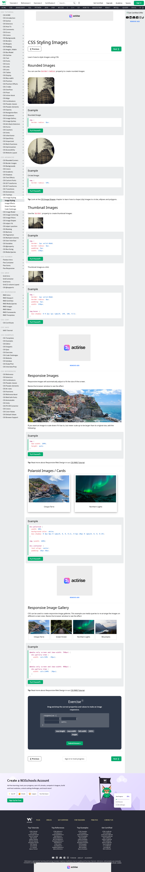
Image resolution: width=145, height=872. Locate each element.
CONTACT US (108, 820)
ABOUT (80, 858)
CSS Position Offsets (10, 84)
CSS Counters (8, 130)
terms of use (112, 863)
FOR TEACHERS (79, 820)
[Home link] (4, 3)
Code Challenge (10, 209)
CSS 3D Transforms (10, 186)
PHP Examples (83, 844)
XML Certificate (107, 849)
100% (91, 731)
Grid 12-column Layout (11, 284)
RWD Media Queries (10, 304)
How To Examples (82, 836)
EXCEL (134, 8)
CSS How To (7, 26)
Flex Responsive (8, 268)
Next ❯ (116, 49)
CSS (10, 8)
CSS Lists (6, 69)
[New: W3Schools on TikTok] (143, 18)
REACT (107, 8)
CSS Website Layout (10, 153)
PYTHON (38, 8)
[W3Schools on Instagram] (140, 18)
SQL (29, 8)
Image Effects (10, 203)
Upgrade (109, 3)
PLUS (38, 820)
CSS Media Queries (9, 252)
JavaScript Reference (58, 834)
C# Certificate (107, 847)
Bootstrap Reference (57, 841)
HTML (4, 8)
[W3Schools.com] (29, 821)
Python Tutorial (33, 839)
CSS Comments (8, 29)
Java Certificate (107, 844)
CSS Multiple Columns (11, 238)
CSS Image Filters (9, 218)
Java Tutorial (33, 846)
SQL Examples (83, 838)
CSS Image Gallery (9, 118)
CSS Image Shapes (9, 220)
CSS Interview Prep (10, 367)
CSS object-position (10, 226)
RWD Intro (7, 295)
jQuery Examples (82, 849)
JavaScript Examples (82, 834)
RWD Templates (9, 315)
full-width (82, 731)
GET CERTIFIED (63, 820)
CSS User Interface (9, 240)
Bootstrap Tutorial (33, 842)
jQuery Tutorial (33, 849)
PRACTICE (94, 820)
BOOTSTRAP (97, 8)
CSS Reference (8, 374)
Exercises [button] (37, 3)
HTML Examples (82, 831)
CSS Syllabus (7, 361)
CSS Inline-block (9, 95)
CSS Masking (7, 229)
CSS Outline (7, 55)
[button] (74, 3)
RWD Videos (7, 309)
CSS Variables (8, 243)
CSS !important (8, 141)
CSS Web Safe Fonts (10, 397)
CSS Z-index (7, 87)
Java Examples (83, 846)
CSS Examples (8, 341)
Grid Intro (6, 276)
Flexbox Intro (8, 260)
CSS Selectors (8, 24)
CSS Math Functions (10, 144)
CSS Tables (7, 72)
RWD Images (7, 306)
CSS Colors (7, 35)
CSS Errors (6, 32)
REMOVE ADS (74, 365)
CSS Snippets (7, 347)
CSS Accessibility (9, 150)
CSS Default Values (9, 414)
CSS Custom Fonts (9, 180)
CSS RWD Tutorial (77, 462)
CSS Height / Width (10, 49)
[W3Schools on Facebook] (137, 18)
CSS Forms (7, 127)
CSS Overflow (8, 90)
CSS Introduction (9, 18)
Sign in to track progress (74, 759)
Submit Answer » (74, 743)
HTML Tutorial (33, 831)
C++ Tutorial (33, 847)
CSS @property (8, 246)
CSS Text (6, 58)
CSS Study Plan (8, 364)
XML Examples (83, 847)
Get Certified (98, 3)
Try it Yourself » (35, 130)
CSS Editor (6, 344)
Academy (119, 3)
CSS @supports (8, 287)
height (74, 734)
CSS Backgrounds (9, 38)
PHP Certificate (107, 841)
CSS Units (6, 133)
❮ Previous (34, 49)
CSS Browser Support (10, 417)
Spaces (128, 3)
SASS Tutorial (8, 330)
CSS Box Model (8, 52)
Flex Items (7, 265)
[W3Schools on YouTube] (127, 18)
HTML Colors (57, 844)
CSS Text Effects (9, 177)
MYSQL (116, 8)
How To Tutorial (33, 836)
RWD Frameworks (9, 312)
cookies (119, 863)
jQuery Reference (58, 849)
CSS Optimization (9, 147)
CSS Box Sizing (8, 249)
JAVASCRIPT (20, 8)
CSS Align (6, 98)
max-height (60, 731)
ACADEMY (88, 858)
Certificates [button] (49, 3)
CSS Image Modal (9, 212)
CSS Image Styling (9, 198)
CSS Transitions (8, 189)
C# (79, 8)
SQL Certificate (107, 838)
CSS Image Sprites (9, 121)
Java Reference (58, 846)
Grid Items (7, 282)
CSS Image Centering (10, 215)
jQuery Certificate (107, 842)
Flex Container (8, 262)
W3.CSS (61, 8)
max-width (72, 731)
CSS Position (7, 81)
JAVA (46, 8)
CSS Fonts (6, 61)
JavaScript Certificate (107, 834)
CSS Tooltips (7, 195)
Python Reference (58, 838)
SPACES (49, 820)
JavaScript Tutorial (33, 834)
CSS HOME (6, 15)
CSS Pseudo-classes (10, 104)
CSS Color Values (9, 412)
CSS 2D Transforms (10, 183)
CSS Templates (8, 338)
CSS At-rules (7, 389)
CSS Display (7, 75)
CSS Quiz (6, 349)
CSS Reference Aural (10, 394)
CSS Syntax (7, 21)
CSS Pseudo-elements (11, 107)
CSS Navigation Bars (10, 112)
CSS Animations (8, 192)
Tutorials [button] (13, 3)
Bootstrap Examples (82, 842)
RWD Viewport (8, 298)
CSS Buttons (7, 232)
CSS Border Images (10, 163)
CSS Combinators (9, 101)
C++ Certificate (107, 846)
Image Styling (10, 200)
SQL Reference (58, 836)
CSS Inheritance (8, 135)
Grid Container (8, 279)
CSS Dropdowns (8, 115)
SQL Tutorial (33, 838)
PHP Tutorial (33, 844)
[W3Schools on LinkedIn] (130, 18)
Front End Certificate (107, 836)
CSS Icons (6, 64)
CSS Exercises (8, 352)
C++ (72, 8)
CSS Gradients (8, 172)
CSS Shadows (7, 175)
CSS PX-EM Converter (10, 406)
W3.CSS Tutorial (33, 841)
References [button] (25, 3)
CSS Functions (8, 391)
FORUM (73, 858)
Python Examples (82, 839)
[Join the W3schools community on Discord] (134, 18)
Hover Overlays (10, 206)
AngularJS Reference (58, 847)
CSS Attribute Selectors (11, 124)
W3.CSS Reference (58, 839)
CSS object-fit (8, 223)
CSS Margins (7, 44)
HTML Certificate (106, 831)
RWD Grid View (8, 301)
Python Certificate (107, 839)
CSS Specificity (8, 138)
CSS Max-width (8, 78)
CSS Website (7, 358)
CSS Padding (7, 47)
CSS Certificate (8, 323)
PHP (53, 8)
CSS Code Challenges (10, 355)
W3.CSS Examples (82, 841)
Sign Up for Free (15, 800)
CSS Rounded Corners (10, 160)
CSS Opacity (7, 110)
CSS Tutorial (33, 833)
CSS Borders (7, 41)
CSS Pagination (8, 235)
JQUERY (125, 8)
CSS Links (6, 67)
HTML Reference (57, 831)
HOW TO (86, 8)
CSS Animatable (8, 400)
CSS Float (6, 92)
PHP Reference (58, 842)
